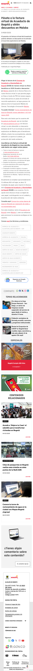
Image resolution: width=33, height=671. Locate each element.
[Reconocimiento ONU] (7, 655)
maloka (23, 237)
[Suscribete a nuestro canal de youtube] (23, 640)
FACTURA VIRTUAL (13, 156)
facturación (6, 246)
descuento (17, 241)
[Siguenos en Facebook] (9, 640)
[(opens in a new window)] (25, 291)
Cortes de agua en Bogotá (11, 258)
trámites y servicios (9, 262)
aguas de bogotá (21, 250)
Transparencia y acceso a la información (13, 615)
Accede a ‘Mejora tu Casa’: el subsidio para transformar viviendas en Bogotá (15, 427)
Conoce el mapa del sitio (12, 604)
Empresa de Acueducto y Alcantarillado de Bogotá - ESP (13, 228)
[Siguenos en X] (16, 640)
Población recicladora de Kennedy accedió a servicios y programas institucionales (21, 320)
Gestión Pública (8, 461)
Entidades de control (11, 607)
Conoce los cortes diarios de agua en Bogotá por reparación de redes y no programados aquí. (15, 203)
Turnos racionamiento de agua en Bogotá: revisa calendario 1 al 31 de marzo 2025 (16, 112)
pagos (16, 246)
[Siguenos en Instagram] (19, 640)
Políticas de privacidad (15, 662)
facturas (26, 241)
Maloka (5, 91)
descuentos (6, 241)
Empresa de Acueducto (10, 237)
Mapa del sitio (8, 663)
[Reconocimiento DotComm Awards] (15, 655)
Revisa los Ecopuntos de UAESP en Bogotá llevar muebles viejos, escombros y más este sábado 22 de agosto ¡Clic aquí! (21, 331)
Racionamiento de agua (10, 267)
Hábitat (16, 7)
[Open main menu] (11, 3)
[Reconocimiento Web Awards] (24, 655)
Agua (22, 246)
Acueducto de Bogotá (8, 121)
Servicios (22, 262)
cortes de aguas (20, 254)
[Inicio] (5, 3)
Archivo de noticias (11, 611)
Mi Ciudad (9, 7)
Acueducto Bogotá (8, 233)
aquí (8, 221)
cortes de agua (7, 250)
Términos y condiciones (25, 662)
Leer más (28, 437)
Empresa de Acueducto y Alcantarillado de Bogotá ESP (12, 272)
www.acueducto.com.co (11, 124)
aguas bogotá (7, 254)
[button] (17, 291)
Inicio (3, 7)
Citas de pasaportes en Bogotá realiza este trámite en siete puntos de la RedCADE (16, 467)
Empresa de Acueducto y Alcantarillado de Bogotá (13, 83)
